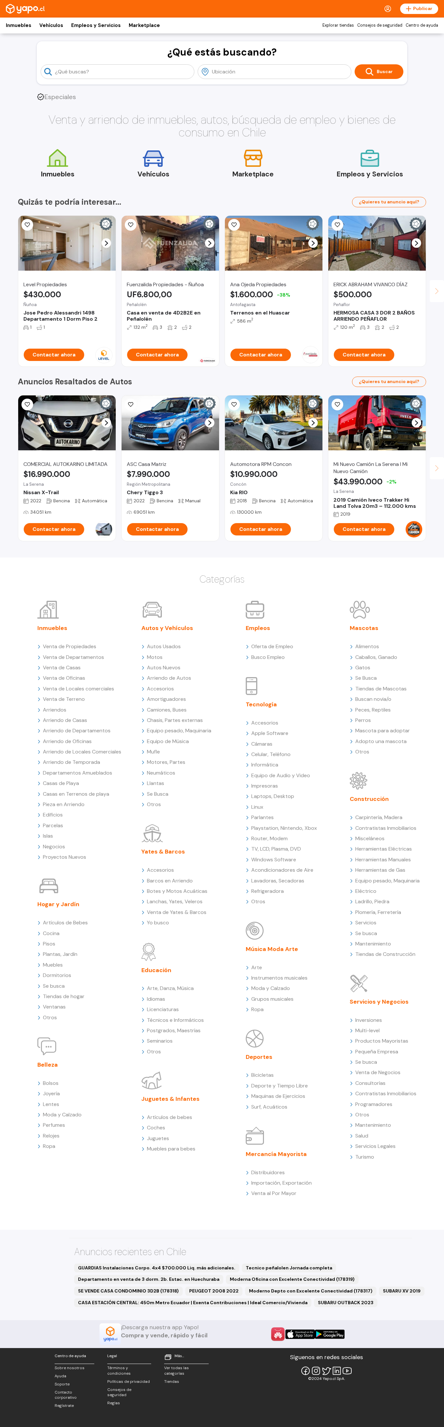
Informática (264, 764)
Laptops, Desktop (272, 796)
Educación (156, 970)
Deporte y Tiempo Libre (279, 1085)
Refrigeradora (267, 891)
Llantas (155, 783)
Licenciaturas (163, 1009)
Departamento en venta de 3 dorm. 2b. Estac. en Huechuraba (148, 1279)
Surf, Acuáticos (269, 1106)
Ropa (49, 1146)
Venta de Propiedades (69, 646)
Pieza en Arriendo (64, 804)
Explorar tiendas (338, 25)
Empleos (258, 628)
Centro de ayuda (422, 25)
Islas (48, 835)
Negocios (54, 846)
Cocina (51, 933)
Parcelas (53, 825)
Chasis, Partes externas (175, 720)
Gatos (362, 667)
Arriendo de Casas (65, 720)
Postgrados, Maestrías (174, 1030)
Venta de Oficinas (64, 678)
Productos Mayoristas (381, 1040)
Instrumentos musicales (279, 977)
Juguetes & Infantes (170, 1099)
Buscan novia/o (373, 699)
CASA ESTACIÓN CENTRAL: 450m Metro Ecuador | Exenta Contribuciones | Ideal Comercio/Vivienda (192, 1302)
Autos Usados (164, 646)
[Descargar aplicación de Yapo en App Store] (300, 1334)
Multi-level (367, 1030)
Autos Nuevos (163, 667)
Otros (50, 1017)
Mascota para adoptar (382, 730)
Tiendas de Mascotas (381, 688)
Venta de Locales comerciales (78, 688)
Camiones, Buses (167, 709)
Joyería (51, 1093)
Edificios (53, 814)
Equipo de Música (168, 741)
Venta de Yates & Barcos (176, 912)
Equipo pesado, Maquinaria (179, 730)
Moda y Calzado (62, 1114)
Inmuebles (18, 25)
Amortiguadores (166, 699)
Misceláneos (370, 838)
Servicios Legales (375, 1146)
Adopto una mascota (381, 741)
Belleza (47, 1065)
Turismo (364, 1156)
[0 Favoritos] (131, 225)
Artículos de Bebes (65, 922)
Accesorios (160, 688)
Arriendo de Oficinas (67, 741)
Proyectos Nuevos (64, 857)
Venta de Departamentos (73, 657)
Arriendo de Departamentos (77, 730)
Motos (155, 657)
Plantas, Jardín (60, 954)
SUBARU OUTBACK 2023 (345, 1302)
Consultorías (370, 1083)
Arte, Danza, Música (170, 988)
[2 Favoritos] (27, 404)
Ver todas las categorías (176, 1370)
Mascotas (364, 628)
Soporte (62, 1384)
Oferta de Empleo (272, 646)
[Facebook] (305, 1371)
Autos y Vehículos (167, 628)
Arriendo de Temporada (71, 762)
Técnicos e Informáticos (175, 1020)
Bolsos (51, 1083)
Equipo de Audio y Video (280, 775)
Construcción (369, 799)
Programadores (373, 1104)
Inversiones (368, 1020)
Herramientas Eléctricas (383, 848)
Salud (361, 1135)
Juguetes (158, 1138)
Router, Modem (269, 838)
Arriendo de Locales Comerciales (82, 751)
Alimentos (367, 646)
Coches (156, 1127)
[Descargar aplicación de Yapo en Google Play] (330, 1334)
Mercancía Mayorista (276, 1154)
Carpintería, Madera (378, 817)
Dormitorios (57, 975)
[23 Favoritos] (27, 225)
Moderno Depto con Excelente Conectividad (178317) (310, 1291)
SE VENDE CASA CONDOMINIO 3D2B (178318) (128, 1291)
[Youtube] (347, 1371)
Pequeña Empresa (376, 1051)
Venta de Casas (62, 667)
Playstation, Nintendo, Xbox (284, 828)
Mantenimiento (373, 943)
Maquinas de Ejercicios (278, 1096)
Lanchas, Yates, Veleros (174, 901)
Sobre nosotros (70, 1367)
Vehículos (51, 25)
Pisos (49, 943)
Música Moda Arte (272, 949)
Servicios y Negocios (379, 1002)
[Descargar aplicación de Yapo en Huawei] (277, 1334)
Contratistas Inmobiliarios (385, 828)
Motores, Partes (166, 762)
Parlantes (262, 817)
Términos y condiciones (119, 1370)
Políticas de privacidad (128, 1381)
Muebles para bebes (171, 1148)
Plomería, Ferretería (378, 912)
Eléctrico (365, 891)
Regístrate (64, 1405)
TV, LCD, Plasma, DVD (276, 848)
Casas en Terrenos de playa (76, 794)
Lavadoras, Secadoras (277, 880)
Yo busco (158, 922)
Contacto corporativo (66, 1395)
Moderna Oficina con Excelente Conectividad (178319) (292, 1279)
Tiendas (171, 1381)
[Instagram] (316, 1371)
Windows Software (273, 859)
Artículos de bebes (169, 1117)
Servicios (365, 922)
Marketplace (144, 25)
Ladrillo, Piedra (372, 901)
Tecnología (261, 704)
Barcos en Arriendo (170, 880)
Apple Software (269, 733)
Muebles (53, 964)
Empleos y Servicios (96, 25)
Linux (257, 806)
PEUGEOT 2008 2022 (214, 1291)
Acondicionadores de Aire (282, 870)
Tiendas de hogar (64, 996)
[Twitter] (326, 1371)
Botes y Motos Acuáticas (177, 891)
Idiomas (156, 999)
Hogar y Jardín (58, 904)
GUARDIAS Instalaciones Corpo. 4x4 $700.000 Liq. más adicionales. (156, 1268)
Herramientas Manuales (383, 859)
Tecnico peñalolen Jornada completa (289, 1268)
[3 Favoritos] (337, 225)
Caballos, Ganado (376, 657)
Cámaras (261, 743)
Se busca (54, 986)
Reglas (113, 1403)
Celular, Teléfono (271, 754)
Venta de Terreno (64, 699)
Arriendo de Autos (169, 678)
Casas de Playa (61, 783)
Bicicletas (262, 1075)
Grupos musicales (272, 999)
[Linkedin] (337, 1371)
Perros (363, 720)
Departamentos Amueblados (77, 772)
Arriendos (54, 709)
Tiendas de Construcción (385, 954)
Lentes (51, 1104)
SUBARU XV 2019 (402, 1291)
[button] (106, 243)
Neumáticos (161, 772)
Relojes (51, 1135)
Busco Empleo (268, 657)
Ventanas (54, 1006)
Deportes (259, 1057)
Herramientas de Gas (380, 870)
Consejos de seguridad (379, 25)
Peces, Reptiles (373, 709)
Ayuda (60, 1376)
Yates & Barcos (163, 851)
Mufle (153, 751)
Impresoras (264, 785)
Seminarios (160, 1040)
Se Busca (157, 794)
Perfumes (54, 1125)
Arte (256, 967)
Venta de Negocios (377, 1072)
